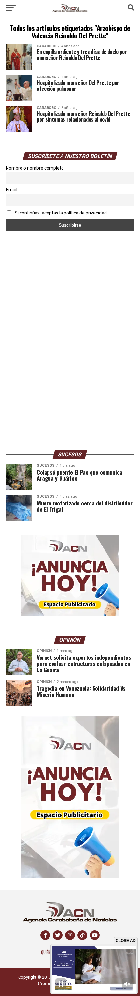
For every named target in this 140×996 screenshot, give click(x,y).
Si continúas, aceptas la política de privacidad (60, 212)
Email (11, 189)
